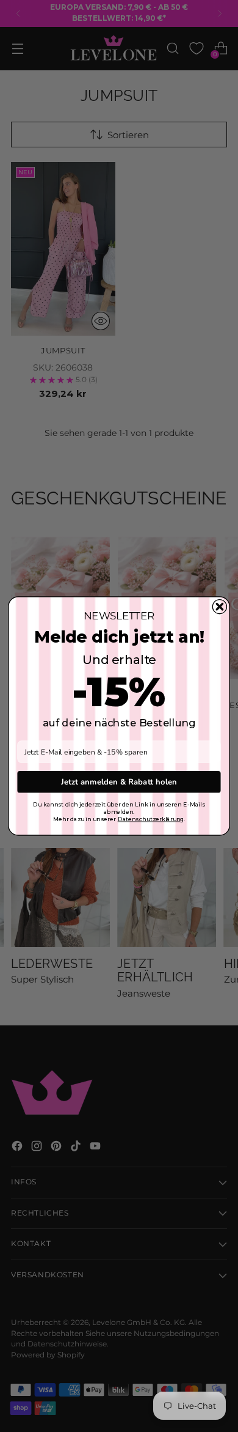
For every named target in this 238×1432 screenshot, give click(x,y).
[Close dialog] (219, 607)
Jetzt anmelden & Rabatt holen (119, 781)
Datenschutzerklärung (151, 819)
